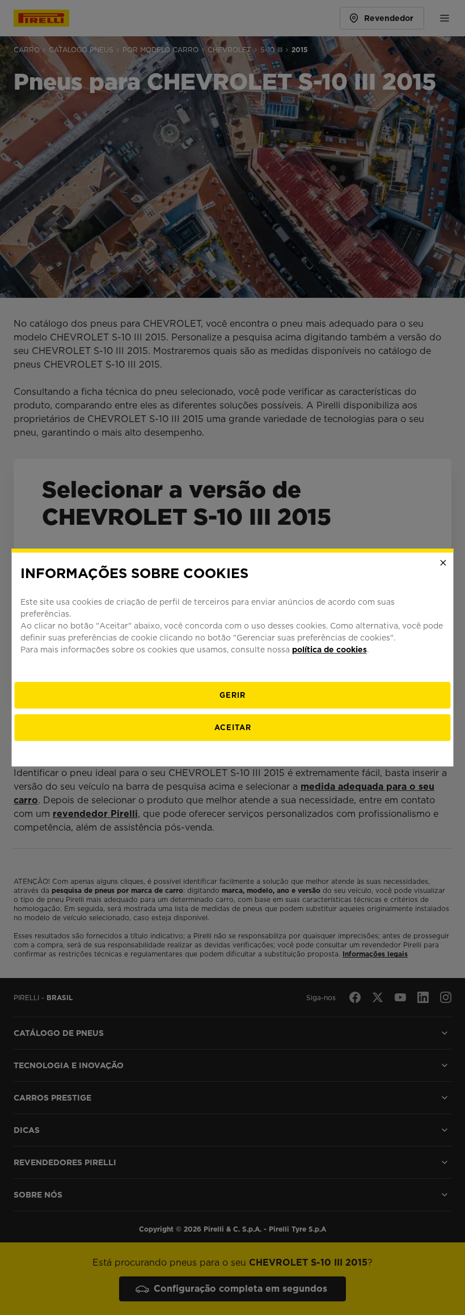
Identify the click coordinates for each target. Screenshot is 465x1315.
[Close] (443, 562)
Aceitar (232, 727)
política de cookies (329, 649)
